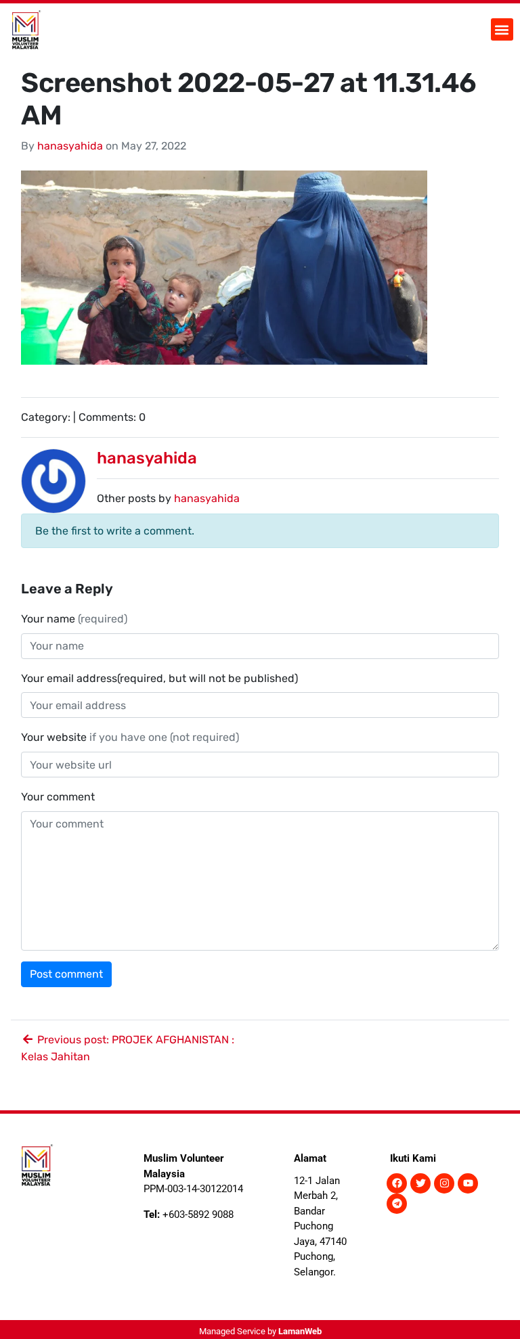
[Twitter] (420, 1183)
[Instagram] (444, 1183)
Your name (74, 618)
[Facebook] (397, 1183)
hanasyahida (70, 145)
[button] (502, 29)
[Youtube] (468, 1183)
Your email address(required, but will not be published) (161, 678)
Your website (130, 737)
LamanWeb (300, 1331)
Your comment (58, 796)
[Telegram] (397, 1204)
